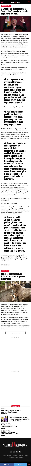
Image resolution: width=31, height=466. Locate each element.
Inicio (4, 456)
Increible (21, 456)
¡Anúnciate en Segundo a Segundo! (16, 458)
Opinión (26, 456)
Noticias (9, 456)
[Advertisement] (15, 354)
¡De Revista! (15, 456)
